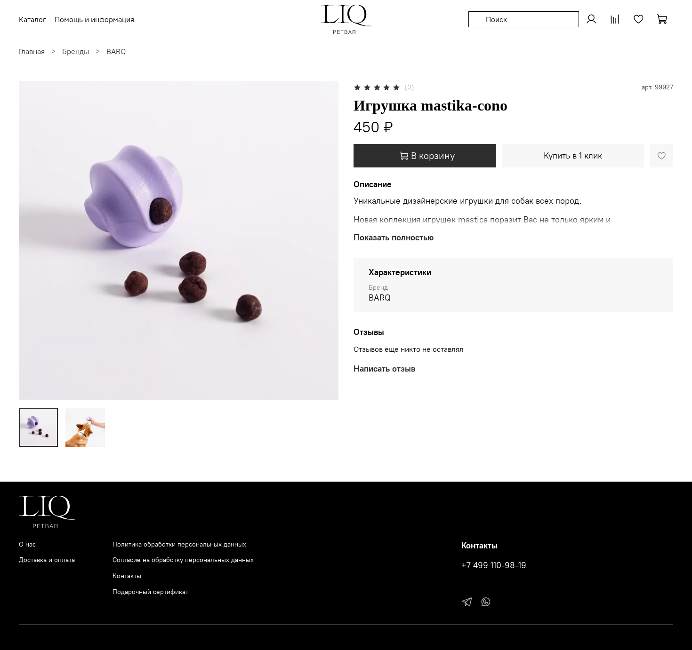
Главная (32, 51)
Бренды (75, 51)
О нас (27, 544)
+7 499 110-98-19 (493, 565)
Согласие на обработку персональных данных (183, 559)
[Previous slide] (34, 241)
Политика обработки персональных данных (179, 544)
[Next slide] (323, 241)
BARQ (116, 51)
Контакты (127, 575)
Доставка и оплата (47, 559)
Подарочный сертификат (150, 591)
